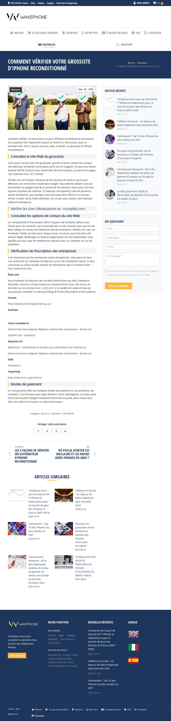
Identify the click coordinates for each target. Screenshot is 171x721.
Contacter (142, 709)
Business (16, 89)
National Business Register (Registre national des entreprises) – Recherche (50, 329)
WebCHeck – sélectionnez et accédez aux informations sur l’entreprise (47, 347)
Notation (78, 709)
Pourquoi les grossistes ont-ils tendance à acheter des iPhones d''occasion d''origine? (84, 534)
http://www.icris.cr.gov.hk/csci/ (25, 377)
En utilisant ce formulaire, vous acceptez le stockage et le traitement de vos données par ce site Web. (133, 273)
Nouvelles (142, 62)
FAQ (129, 709)
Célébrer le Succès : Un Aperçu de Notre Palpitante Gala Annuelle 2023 (85, 498)
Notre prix (93, 709)
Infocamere (14, 365)
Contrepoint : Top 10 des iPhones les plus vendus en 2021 (103, 684)
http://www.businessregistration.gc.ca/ (29, 303)
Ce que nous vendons (58, 709)
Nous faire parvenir (118, 286)
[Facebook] (38, 430)
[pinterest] (56, 430)
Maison (131, 62)
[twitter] (47, 430)
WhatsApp (126, 44)
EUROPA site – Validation (21, 335)
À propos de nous (112, 709)
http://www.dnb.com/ (20, 268)
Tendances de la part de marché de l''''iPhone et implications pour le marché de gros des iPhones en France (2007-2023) (39, 501)
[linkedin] (65, 430)
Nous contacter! (17, 655)
